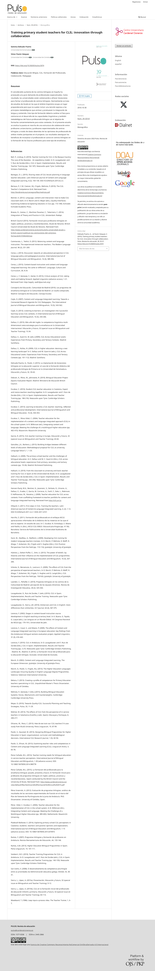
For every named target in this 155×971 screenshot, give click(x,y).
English (118, 60)
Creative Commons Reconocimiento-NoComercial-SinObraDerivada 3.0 (89, 157)
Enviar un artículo (124, 46)
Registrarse (136, 2)
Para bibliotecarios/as (123, 86)
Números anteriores (39, 17)
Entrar (145, 2)
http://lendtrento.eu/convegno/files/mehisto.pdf (30, 192)
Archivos (21, 25)
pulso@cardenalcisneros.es (22, 930)
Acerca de (11, 17)
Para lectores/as (121, 79)
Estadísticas (97, 17)
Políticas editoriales (59, 17)
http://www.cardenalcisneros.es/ (53, 782)
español (118, 64)
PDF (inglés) (85, 96)
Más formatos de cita (86, 248)
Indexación (84, 17)
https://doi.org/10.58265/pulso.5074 (29, 65)
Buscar (143, 17)
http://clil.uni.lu (55, 500)
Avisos (73, 17)
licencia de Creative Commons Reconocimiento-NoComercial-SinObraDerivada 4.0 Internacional (69, 944)
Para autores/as (120, 82)
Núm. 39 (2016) (32, 25)
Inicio (13, 25)
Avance (24, 17)
